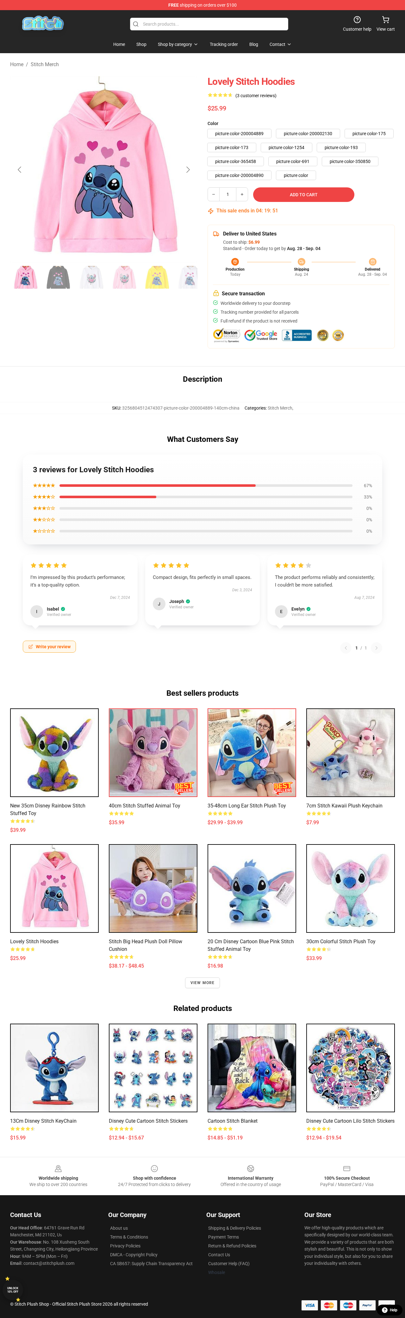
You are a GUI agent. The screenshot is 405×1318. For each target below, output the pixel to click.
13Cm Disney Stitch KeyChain (43, 1121)
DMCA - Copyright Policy (134, 1254)
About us (119, 1228)
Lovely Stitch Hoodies (34, 941)
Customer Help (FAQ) (229, 1263)
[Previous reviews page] (346, 648)
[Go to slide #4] (124, 277)
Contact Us (219, 1254)
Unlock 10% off (12, 1290)
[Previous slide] (20, 169)
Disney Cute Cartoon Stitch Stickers (148, 1121)
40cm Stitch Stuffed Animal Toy (144, 806)
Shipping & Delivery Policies (234, 1228)
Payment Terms (223, 1237)
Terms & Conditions (129, 1237)
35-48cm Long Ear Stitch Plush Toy (247, 806)
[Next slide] (187, 169)
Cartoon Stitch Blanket (233, 1121)
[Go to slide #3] (91, 277)
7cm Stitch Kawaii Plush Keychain (344, 806)
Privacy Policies (125, 1245)
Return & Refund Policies (232, 1245)
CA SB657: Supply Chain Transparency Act (151, 1263)
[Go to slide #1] (25, 277)
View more (202, 983)
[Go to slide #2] (58, 277)
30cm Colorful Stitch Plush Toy (341, 941)
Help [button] (393, 1310)
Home (16, 64)
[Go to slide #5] (157, 277)
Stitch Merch (45, 64)
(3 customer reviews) (256, 95)
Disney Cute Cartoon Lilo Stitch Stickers (350, 1121)
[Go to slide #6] (190, 277)
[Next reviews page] (376, 648)
